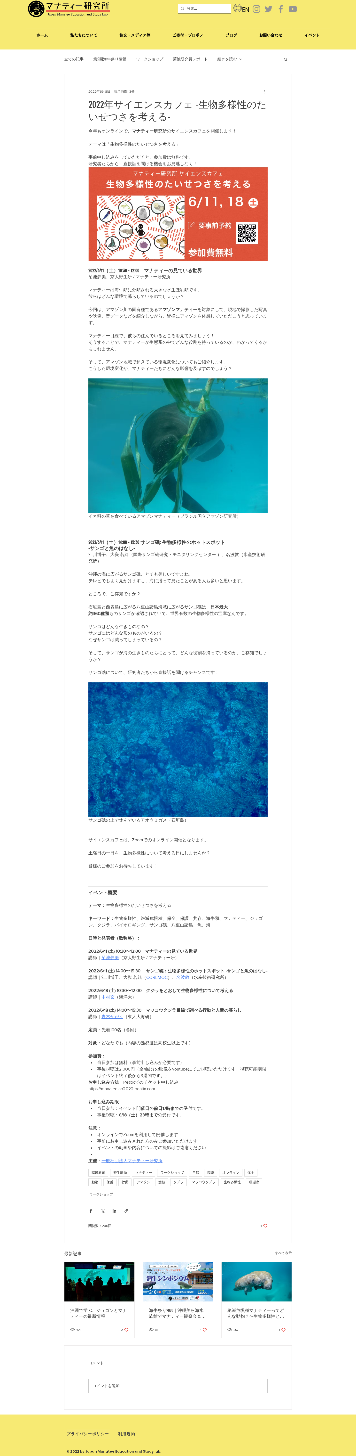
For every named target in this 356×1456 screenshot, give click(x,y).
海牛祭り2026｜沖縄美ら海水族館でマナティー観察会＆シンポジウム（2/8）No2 (177, 1313)
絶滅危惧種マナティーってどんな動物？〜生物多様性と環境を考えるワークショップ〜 (255, 1313)
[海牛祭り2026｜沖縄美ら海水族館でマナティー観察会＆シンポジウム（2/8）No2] (178, 1281)
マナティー (143, 1172)
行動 (125, 1182)
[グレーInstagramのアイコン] (256, 9)
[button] (270, 33)
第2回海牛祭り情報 (109, 59)
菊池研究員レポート (190, 59)
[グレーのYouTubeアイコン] (293, 9)
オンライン (230, 1172)
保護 (110, 1182)
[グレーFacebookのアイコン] (281, 9)
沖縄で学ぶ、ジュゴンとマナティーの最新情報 (98, 1313)
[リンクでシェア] (126, 1211)
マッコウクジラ (204, 1182)
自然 (195, 1172)
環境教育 (98, 1172)
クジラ (178, 1182)
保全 (251, 1172)
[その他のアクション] (265, 91)
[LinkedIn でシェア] (114, 1211)
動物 (95, 1182)
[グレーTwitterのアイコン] (268, 9)
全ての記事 (74, 59)
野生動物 (120, 1172)
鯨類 (161, 1182)
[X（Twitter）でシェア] (102, 1211)
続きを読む (227, 59)
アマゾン (143, 1182)
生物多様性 (232, 1182)
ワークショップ (149, 59)
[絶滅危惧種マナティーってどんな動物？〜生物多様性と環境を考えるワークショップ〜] (257, 1281)
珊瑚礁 (254, 1182)
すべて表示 (283, 1253)
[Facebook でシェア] (90, 1211)
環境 (210, 1172)
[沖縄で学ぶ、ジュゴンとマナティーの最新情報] (99, 1281)
